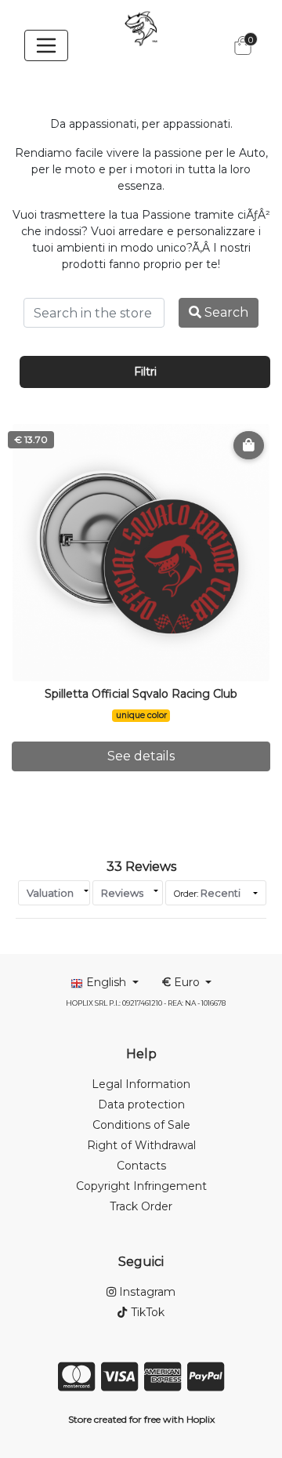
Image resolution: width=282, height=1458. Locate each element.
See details (141, 756)
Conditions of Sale (141, 1125)
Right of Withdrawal (141, 1145)
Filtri (145, 371)
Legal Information (141, 1084)
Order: (207, 893)
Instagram (145, 1292)
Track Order (141, 1206)
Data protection (141, 1104)
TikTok (146, 1312)
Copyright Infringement (141, 1186)
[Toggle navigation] (46, 45)
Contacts (141, 1166)
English (106, 982)
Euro (182, 982)
